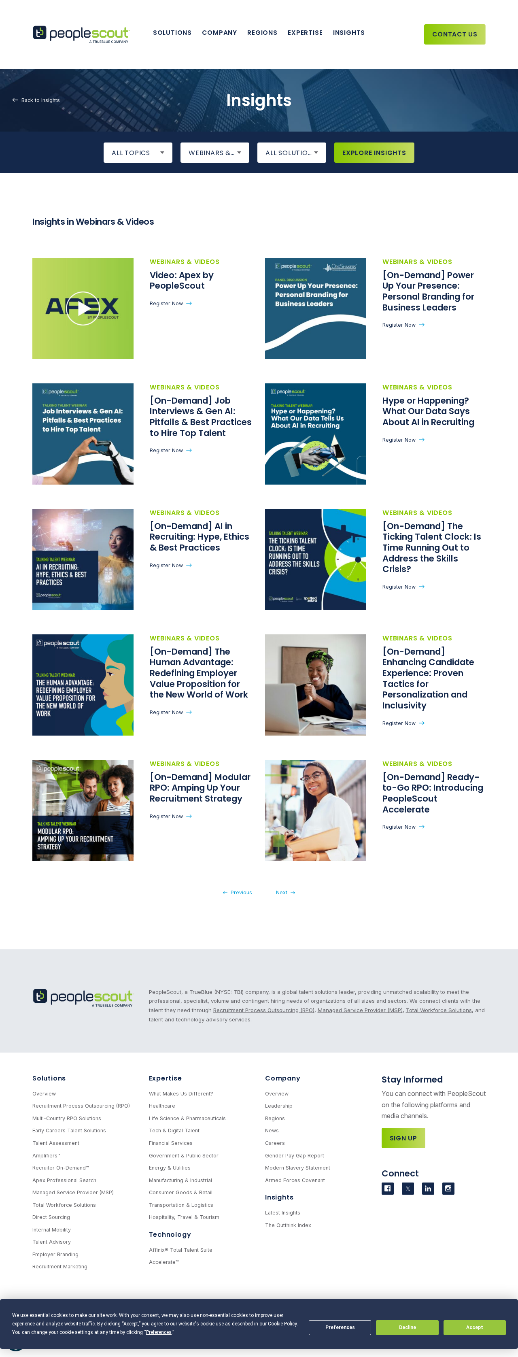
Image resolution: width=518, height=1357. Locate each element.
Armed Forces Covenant (295, 1180)
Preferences (340, 1327)
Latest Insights (282, 1213)
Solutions (172, 32)
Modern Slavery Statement (297, 1168)
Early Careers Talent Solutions (69, 1130)
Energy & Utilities (170, 1168)
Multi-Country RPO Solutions (66, 1118)
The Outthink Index (288, 1225)
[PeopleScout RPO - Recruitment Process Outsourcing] (83, 35)
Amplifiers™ (46, 1156)
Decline (407, 1327)
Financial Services (171, 1143)
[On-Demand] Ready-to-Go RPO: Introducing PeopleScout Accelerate (432, 793)
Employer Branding (55, 1254)
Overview (44, 1094)
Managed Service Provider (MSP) (360, 1010)
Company (219, 32)
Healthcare (162, 1106)
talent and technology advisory (188, 1019)
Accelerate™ (164, 1262)
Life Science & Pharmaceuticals (187, 1118)
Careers (275, 1143)
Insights (349, 32)
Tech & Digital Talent (174, 1130)
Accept (474, 1327)
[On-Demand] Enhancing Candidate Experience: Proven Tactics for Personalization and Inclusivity (428, 678)
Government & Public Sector (184, 1156)
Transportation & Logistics (181, 1205)
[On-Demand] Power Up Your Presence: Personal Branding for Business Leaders (428, 291)
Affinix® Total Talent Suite (180, 1250)
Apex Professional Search (64, 1180)
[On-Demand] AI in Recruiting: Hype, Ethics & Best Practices (199, 536)
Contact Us (455, 34)
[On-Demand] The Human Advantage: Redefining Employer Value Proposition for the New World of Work (199, 673)
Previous (241, 892)
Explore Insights (374, 152)
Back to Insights (40, 100)
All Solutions (290, 152)
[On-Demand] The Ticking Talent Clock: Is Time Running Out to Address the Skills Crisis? (431, 547)
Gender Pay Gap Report (294, 1156)
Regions (262, 32)
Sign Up (404, 1138)
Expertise (305, 32)
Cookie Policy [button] (282, 1324)
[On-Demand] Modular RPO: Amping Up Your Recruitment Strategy (200, 787)
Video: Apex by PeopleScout (182, 280)
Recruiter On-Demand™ (60, 1168)
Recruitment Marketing (59, 1266)
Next (281, 892)
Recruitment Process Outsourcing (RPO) (263, 1010)
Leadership (279, 1106)
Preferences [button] (159, 1332)
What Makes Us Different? (181, 1094)
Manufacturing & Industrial (180, 1180)
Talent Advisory (51, 1242)
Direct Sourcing (51, 1217)
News (272, 1130)
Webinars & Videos (219, 152)
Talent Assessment (55, 1143)
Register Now (166, 303)
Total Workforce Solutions (439, 1010)
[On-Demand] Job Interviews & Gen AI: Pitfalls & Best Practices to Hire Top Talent (201, 417)
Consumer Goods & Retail (180, 1192)
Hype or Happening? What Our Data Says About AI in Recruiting (428, 411)
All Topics (131, 152)
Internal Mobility (51, 1230)
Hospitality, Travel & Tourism (184, 1217)
